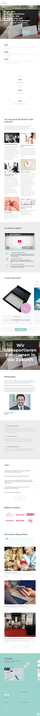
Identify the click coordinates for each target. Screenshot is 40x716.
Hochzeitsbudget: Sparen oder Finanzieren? (15, 606)
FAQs (5, 707)
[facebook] (5, 695)
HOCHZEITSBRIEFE (28, 540)
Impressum (22, 699)
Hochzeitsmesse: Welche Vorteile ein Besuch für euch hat (18, 638)
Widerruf (5, 711)
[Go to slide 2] (20, 525)
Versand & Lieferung (7, 704)
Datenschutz (6, 710)
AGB (5, 708)
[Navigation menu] (38, 2)
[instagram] (6, 695)
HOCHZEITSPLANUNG (21, 538)
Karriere (22, 695)
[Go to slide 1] (19, 525)
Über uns (22, 693)
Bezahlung (6, 705)
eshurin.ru (9, 698)
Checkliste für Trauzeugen (10, 572)
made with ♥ (6, 698)
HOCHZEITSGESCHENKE (13, 543)
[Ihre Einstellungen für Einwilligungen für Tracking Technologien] (38, 714)
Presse (22, 696)
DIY (21, 543)
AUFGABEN (9, 540)
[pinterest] (8, 695)
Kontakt (22, 698)
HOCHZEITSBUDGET (28, 543)
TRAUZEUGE (30, 538)
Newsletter (6, 713)
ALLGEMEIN (12, 538)
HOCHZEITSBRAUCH (18, 540)
